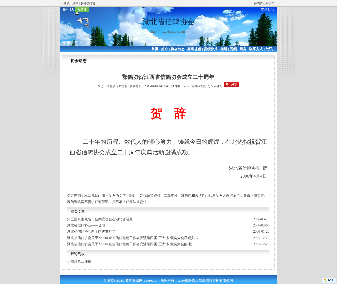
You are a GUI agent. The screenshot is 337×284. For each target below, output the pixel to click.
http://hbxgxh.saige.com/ (168, 31)
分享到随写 (215, 86)
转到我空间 (198, 86)
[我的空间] (88, 3)
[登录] (66, 3)
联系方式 (256, 49)
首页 (154, 49)
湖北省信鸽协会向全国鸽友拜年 (91, 231)
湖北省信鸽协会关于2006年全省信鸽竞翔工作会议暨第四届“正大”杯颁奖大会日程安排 (132, 238)
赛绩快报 (211, 49)
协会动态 (178, 49)
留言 (243, 49)
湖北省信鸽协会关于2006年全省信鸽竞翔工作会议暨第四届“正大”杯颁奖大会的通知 (130, 244)
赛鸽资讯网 (134, 280)
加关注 (82, 9)
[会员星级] (61, 9)
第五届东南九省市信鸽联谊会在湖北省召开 (100, 219)
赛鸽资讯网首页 (264, 3)
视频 (233, 49)
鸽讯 (269, 49)
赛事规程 (194, 49)
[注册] (76, 3)
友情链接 (268, 9)
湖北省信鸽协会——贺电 (86, 225)
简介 (164, 49)
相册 (223, 49)
